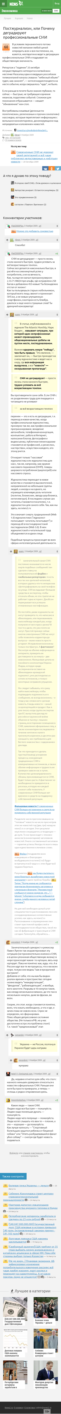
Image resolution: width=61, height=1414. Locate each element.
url (40, 226)
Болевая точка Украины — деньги (29, 1185)
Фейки (23, 853)
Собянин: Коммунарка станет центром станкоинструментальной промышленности (28, 1196)
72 (16, 854)
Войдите (14, 1152)
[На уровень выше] (7, 240)
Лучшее (7, 18)
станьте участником (33, 1152)
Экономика (10, 11)
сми (7, 137)
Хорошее (19, 18)
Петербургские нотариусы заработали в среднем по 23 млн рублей (32, 1217)
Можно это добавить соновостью (34, 230)
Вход (57, 3)
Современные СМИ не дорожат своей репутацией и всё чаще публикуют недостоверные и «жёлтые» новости (34, 156)
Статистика (29, 1407)
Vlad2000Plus (17, 226)
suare (17, 314)
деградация (15, 137)
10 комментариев (13, 140)
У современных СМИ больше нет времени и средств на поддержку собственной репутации (34, 809)
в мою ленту (47, 11)
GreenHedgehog (18, 1100)
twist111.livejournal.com (22, 1074)
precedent (15, 942)
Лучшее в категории (32, 1291)
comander (19, 1035)
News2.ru (9, 1407)
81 (29, 873)
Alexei (17, 135)
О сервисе (18, 1407)
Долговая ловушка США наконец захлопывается (13, 1353)
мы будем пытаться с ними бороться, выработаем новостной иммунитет (35, 876)
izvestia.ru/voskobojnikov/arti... (32, 130)
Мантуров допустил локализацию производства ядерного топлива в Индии (33, 1206)
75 (13, 231)
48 (53, 880)
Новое (30, 18)
